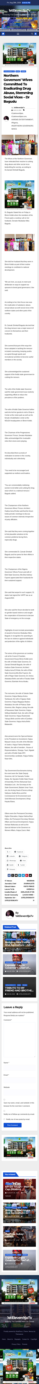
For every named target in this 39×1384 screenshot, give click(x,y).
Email (6, 1075)
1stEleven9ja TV (9, 71)
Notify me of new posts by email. (18, 1119)
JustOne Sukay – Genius (15, 1235)
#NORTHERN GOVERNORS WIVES (22, 127)
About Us (10, 1339)
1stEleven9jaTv (19, 10)
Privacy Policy (16, 1344)
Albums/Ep (9, 1183)
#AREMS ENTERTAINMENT (22, 119)
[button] (32, 34)
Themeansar (19, 1334)
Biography (18, 1339)
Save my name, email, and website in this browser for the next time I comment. (19, 1104)
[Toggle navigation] (18, 33)
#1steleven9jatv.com (19, 116)
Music (7, 1231)
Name (6, 1063)
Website (7, 1087)
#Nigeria (14, 123)
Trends (23, 71)
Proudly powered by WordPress (13, 1331)
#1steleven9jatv (17, 113)
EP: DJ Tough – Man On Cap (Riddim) (19, 1188)
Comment (8, 1020)
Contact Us (25, 1339)
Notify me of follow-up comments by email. (19, 1114)
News (17, 71)
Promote (24, 1344)
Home (4, 1339)
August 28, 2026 (13, 1193)
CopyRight (34, 1339)
